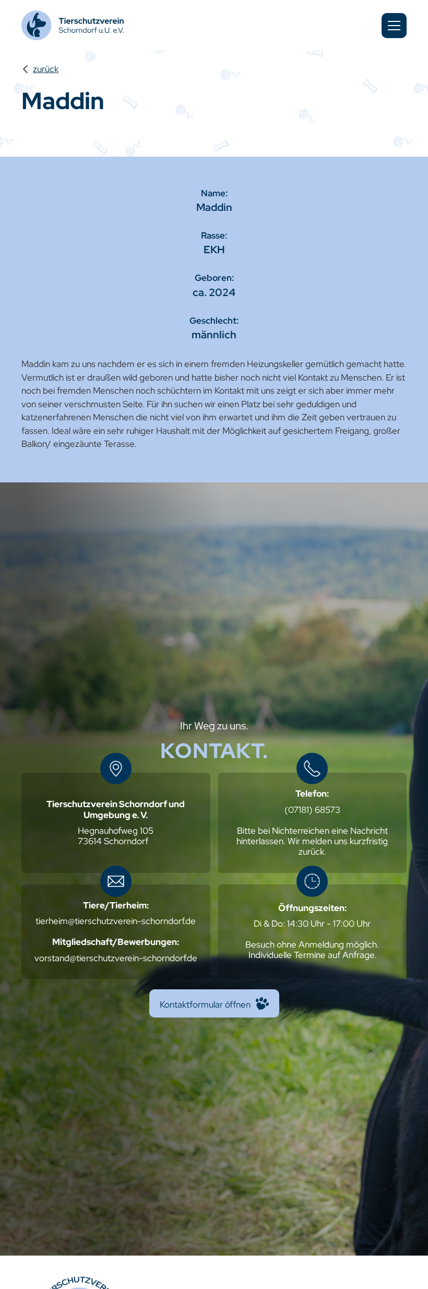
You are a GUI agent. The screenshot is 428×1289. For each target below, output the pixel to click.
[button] (394, 25)
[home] (73, 25)
